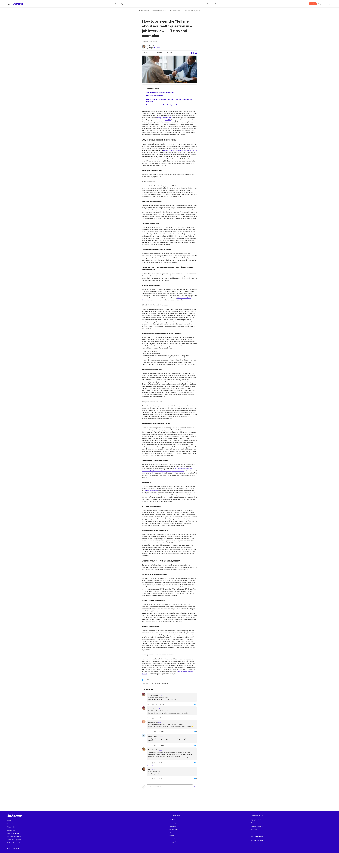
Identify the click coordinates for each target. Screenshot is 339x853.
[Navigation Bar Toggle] (8, 4)
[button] (9, 4)
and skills (168, 120)
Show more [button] (190, 758)
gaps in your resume (151, 491)
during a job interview (164, 118)
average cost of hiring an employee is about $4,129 (180, 150)
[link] (146, 52)
